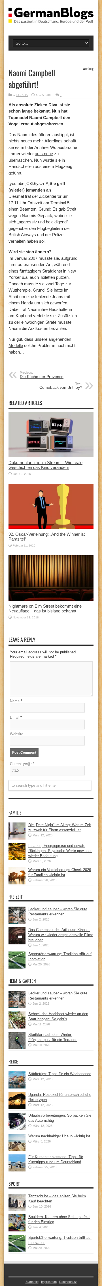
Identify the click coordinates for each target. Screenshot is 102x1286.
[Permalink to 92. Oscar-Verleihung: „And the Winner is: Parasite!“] (51, 527)
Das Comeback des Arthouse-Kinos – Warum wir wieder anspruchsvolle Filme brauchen (60, 935)
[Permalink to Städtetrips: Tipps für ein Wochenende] (17, 1087)
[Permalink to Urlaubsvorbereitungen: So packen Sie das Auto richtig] (17, 1129)
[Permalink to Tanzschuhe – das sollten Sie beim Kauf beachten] (17, 1209)
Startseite (32, 1281)
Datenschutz (68, 1281)
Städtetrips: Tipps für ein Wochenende (59, 1074)
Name (15, 701)
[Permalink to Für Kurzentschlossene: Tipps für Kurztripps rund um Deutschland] (17, 1170)
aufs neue (44, 153)
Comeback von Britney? (60, 386)
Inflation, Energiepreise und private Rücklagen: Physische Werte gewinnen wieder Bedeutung (60, 851)
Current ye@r (22, 764)
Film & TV (22, 95)
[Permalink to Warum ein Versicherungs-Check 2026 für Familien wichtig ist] (17, 883)
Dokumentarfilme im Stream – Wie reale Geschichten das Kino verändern (45, 465)
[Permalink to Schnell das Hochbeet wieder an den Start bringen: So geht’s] (17, 1027)
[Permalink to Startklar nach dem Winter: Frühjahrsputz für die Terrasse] (17, 1048)
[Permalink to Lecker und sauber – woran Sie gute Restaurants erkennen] (17, 922)
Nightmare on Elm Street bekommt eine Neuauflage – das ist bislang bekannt (45, 608)
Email (14, 717)
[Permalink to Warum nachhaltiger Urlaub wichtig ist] (17, 1149)
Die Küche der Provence (41, 375)
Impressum (49, 1281)
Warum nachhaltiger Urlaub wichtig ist (59, 1136)
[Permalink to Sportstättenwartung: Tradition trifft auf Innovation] (17, 967)
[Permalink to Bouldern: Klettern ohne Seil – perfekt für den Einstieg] (17, 1230)
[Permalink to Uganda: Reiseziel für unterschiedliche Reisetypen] (17, 1108)
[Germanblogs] (51, 19)
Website (16, 734)
